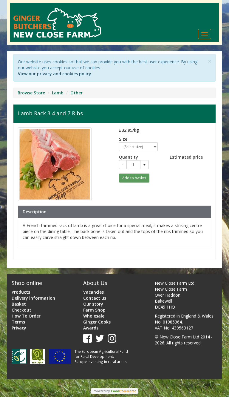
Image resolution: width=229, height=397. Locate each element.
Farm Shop (94, 310)
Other (76, 93)
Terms (18, 322)
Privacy (19, 328)
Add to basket (134, 177)
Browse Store (31, 93)
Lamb (58, 93)
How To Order (26, 316)
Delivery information (33, 298)
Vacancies (93, 292)
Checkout (21, 310)
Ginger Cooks (97, 322)
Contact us (94, 298)
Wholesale (93, 316)
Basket (19, 304)
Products (21, 292)
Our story (93, 304)
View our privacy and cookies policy (54, 73)
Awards (90, 328)
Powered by (114, 391)
